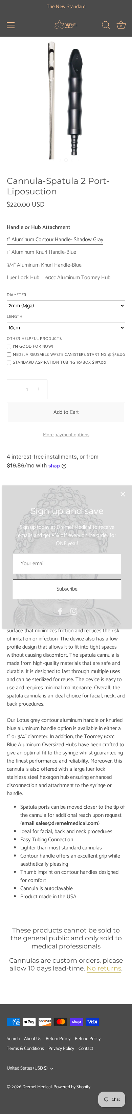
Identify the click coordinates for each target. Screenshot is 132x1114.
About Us (32, 1038)
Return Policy (58, 1038)
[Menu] (10, 25)
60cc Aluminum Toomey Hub (77, 277)
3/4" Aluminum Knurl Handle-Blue (44, 265)
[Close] (122, 494)
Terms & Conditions (25, 1048)
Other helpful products (34, 339)
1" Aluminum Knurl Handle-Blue (41, 252)
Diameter (16, 295)
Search (13, 1038)
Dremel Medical (37, 1087)
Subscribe (67, 589)
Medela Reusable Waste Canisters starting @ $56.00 (69, 354)
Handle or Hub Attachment (38, 227)
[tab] (66, 750)
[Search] (105, 26)
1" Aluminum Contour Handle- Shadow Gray (55, 239)
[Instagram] (73, 611)
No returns (104, 968)
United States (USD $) (27, 1068)
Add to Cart (66, 412)
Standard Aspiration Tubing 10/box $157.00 (59, 362)
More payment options (66, 435)
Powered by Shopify (71, 1087)
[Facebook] (60, 611)
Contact (86, 1048)
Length (15, 316)
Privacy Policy (61, 1048)
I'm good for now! (33, 346)
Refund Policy (88, 1038)
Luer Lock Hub (23, 277)
